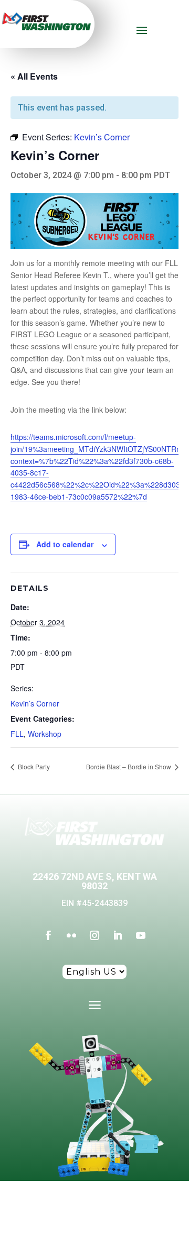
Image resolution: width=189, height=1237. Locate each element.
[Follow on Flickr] (71, 935)
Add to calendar (64, 544)
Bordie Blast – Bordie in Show (129, 766)
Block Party (33, 766)
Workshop (44, 733)
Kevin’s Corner (34, 703)
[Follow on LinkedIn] (117, 935)
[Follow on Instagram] (94, 935)
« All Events (34, 76)
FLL (17, 733)
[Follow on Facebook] (48, 935)
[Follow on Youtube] (140, 935)
